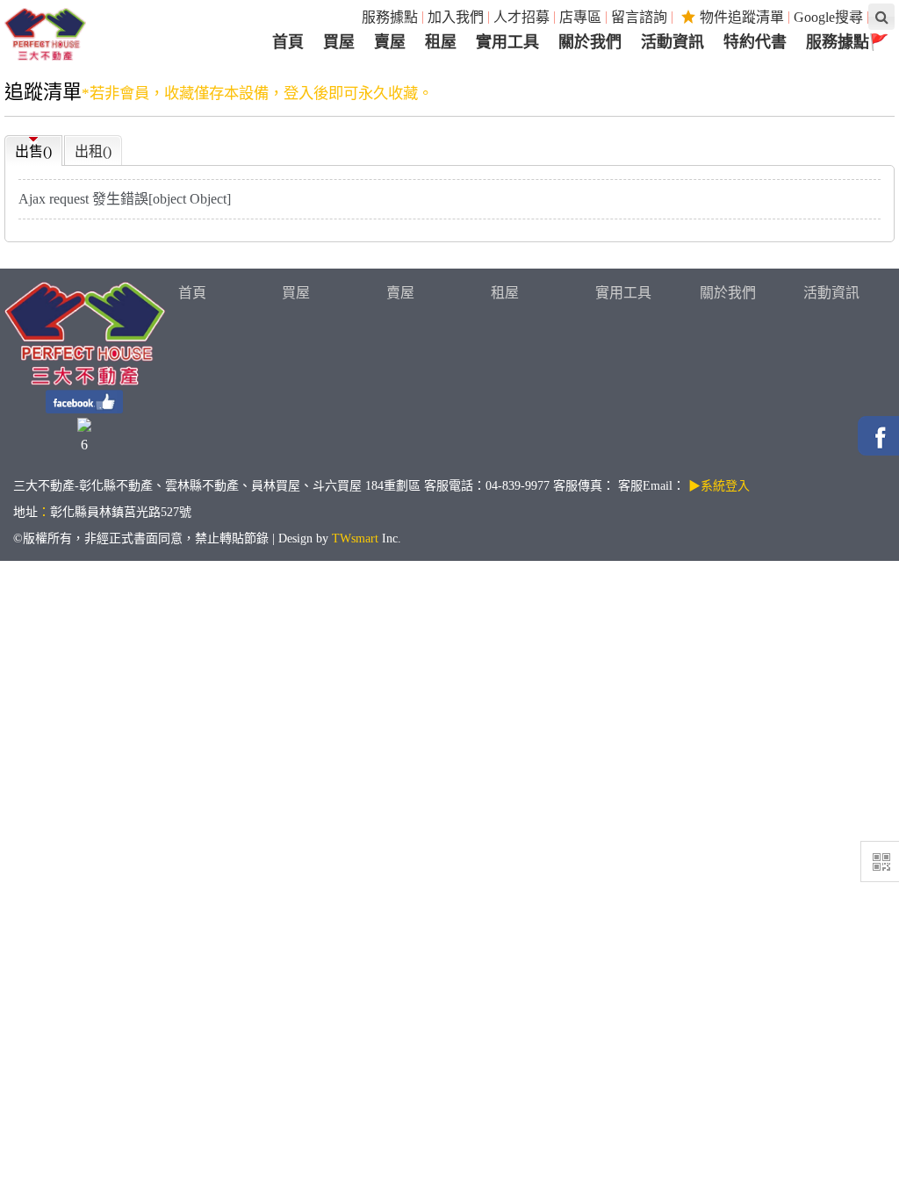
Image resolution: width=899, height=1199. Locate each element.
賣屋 (400, 292)
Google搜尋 (828, 17)
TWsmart (355, 538)
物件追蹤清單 (742, 17)
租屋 (505, 292)
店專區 (580, 17)
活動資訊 (831, 292)
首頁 (192, 292)
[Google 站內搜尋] (881, 17)
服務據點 (390, 17)
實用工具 (623, 292)
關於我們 (728, 292)
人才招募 (521, 17)
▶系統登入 (719, 485)
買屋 (296, 292)
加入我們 (456, 17)
